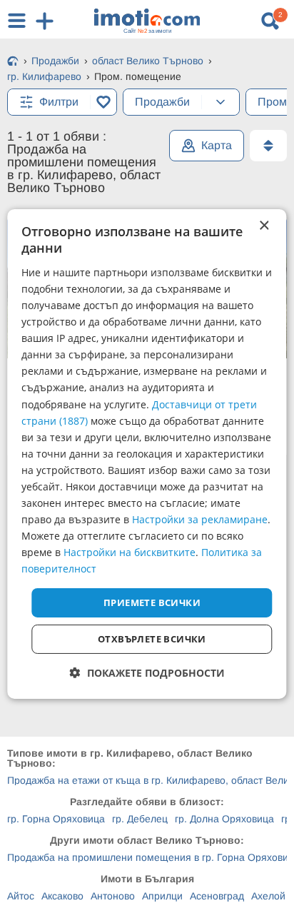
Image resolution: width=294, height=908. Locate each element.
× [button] (263, 226)
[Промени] (220, 102)
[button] (147, 673)
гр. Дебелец (140, 818)
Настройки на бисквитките (130, 552)
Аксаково (62, 896)
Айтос (20, 896)
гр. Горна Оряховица (56, 818)
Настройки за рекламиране (200, 519)
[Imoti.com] (13, 62)
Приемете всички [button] (152, 601)
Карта (216, 145)
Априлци (162, 896)
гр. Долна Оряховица (224, 818)
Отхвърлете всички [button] (152, 638)
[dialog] (146, 454)
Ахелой (268, 896)
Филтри (58, 102)
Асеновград (217, 896)
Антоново (113, 896)
